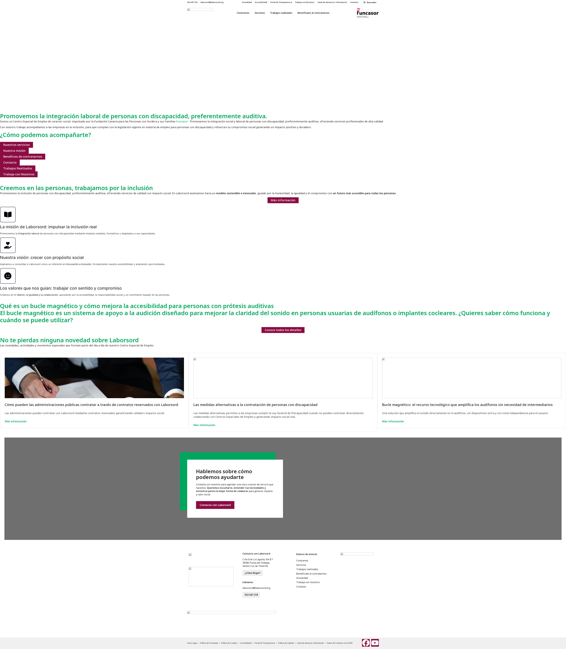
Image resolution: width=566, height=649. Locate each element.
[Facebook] (366, 643)
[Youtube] (375, 643)
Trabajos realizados (281, 12)
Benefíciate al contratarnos (313, 12)
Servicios (260, 12)
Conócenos (243, 12)
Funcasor (182, 121)
